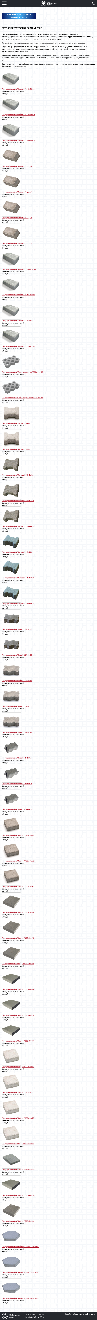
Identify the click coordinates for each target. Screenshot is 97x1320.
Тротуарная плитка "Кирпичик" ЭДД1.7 (17, 192)
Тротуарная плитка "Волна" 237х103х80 (17, 732)
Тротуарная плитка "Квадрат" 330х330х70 (18, 1118)
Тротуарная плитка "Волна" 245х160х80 (17, 809)
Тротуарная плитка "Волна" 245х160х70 (17, 784)
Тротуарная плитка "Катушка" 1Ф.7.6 (16, 424)
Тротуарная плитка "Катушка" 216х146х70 (18, 501)
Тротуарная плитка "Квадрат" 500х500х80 (18, 1221)
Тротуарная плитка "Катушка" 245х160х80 (18, 604)
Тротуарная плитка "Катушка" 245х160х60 (18, 552)
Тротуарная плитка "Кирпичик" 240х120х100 (19, 269)
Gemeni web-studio (86, 1314)
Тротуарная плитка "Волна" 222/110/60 (17, 629)
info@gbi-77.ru (37, 1317)
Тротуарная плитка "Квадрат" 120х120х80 (18, 887)
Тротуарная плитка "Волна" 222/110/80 (17, 655)
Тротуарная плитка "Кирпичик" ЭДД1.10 (17, 243)
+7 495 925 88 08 (37, 1314)
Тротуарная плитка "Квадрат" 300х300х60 (18, 989)
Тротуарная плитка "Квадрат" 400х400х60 (18, 1170)
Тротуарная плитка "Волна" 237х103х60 (17, 681)
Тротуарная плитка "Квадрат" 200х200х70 (18, 938)
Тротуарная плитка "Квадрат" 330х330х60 (18, 1067)
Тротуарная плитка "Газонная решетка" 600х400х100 (22, 398)
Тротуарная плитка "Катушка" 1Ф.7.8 (16, 449)
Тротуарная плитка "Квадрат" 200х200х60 (18, 912)
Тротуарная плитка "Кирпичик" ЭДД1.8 (17, 218)
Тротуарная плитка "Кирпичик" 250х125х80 (18, 346)
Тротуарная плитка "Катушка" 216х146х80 (18, 526)
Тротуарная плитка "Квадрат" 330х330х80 (18, 1144)
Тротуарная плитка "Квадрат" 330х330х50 (18, 1093)
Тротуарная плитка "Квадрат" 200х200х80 (18, 964)
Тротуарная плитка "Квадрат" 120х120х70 (18, 861)
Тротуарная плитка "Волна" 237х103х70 (17, 707)
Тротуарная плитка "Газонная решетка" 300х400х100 (22, 372)
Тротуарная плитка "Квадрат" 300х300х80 (18, 1041)
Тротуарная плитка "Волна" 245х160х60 (17, 758)
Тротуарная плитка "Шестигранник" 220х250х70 (20, 1273)
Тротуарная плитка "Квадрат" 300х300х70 (18, 1015)
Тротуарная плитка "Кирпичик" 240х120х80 (18, 141)
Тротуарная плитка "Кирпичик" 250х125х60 (18, 295)
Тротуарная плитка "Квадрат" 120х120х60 (18, 835)
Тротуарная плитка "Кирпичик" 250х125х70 (18, 321)
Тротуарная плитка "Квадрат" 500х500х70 (18, 1195)
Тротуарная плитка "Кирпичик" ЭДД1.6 (17, 166)
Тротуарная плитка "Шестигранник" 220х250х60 (20, 1247)
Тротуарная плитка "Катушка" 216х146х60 (18, 475)
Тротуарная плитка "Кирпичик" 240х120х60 (18, 89)
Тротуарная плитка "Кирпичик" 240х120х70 (18, 115)
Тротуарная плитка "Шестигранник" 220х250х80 (20, 1298)
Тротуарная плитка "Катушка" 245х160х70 (18, 578)
